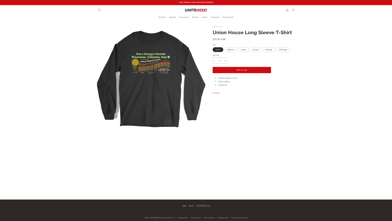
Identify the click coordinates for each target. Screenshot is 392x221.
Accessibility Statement (239, 218)
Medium (230, 49)
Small (218, 49)
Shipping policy (223, 218)
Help (184, 205)
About (191, 205)
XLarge (256, 49)
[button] (99, 10)
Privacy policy (196, 218)
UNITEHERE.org (203, 205)
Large (243, 49)
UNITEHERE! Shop (156, 218)
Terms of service (209, 218)
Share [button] (217, 93)
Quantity (216, 55)
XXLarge (268, 49)
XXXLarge (283, 49)
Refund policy (183, 218)
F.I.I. (173, 217)
